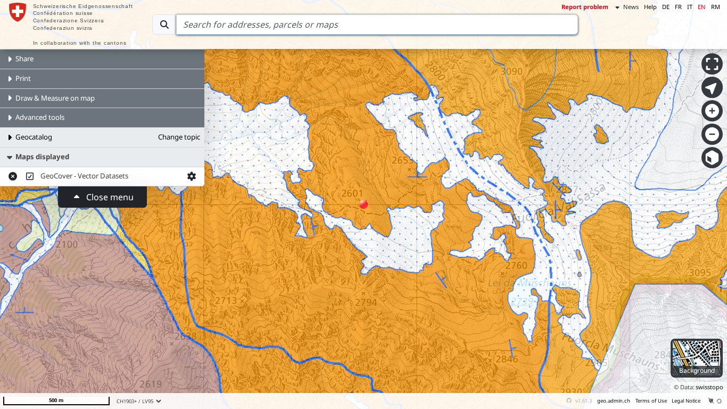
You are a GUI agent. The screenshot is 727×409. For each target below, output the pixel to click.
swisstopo (709, 387)
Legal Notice (686, 400)
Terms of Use (651, 400)
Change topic (179, 137)
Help (650, 7)
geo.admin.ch (613, 400)
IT (689, 7)
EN (702, 7)
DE (666, 7)
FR (678, 7)
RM (715, 7)
